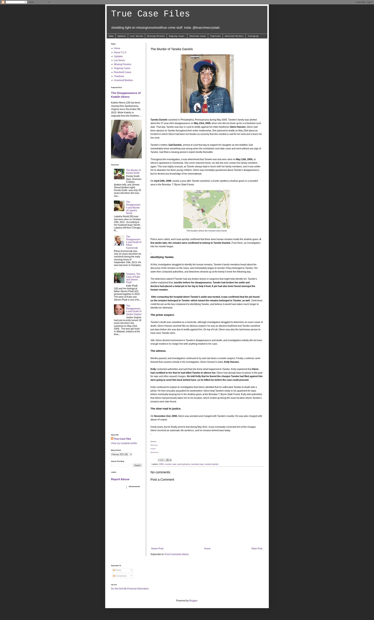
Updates (122, 36)
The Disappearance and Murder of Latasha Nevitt (133, 207)
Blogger (193, 600)
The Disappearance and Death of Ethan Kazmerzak (133, 242)
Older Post (256, 548)
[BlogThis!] (162, 460)
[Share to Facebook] (167, 460)
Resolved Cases (197, 36)
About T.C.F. (120, 52)
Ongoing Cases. (177, 36)
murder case (170, 464)
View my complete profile (124, 443)
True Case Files (150, 14)
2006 (161, 464)
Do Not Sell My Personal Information (130, 588)
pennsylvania (184, 464)
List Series (136, 36)
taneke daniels (211, 464)
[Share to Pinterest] (170, 460)
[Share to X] (164, 460)
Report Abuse (120, 479)
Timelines (215, 36)
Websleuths (154, 452)
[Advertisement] (126, 386)
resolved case (197, 464)
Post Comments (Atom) (177, 554)
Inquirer (153, 448)
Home (111, 36)
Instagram (253, 36)
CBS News (154, 445)
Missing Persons (156, 36)
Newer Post (157, 548)
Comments (121, 576)
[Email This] (159, 460)
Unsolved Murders (234, 36)
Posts (118, 570)
